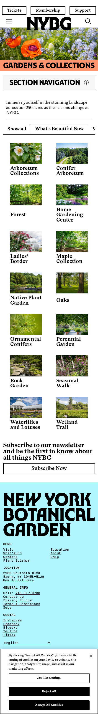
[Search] (88, 21)
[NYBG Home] (49, 23)
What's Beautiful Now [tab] (59, 129)
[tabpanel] (49, 284)
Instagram (12, 620)
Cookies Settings (49, 677)
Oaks (62, 300)
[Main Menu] (9, 21)
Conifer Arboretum (70, 171)
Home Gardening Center (69, 215)
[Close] (91, 656)
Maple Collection (69, 259)
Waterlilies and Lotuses (25, 425)
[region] (49, 681)
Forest (18, 214)
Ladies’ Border (19, 259)
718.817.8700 (27, 593)
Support (83, 10)
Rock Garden (19, 383)
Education (60, 549)
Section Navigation (45, 82)
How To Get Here (18, 580)
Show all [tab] (17, 129)
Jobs (7, 607)
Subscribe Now (49, 468)
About (56, 553)
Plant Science (16, 560)
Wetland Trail (67, 425)
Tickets (14, 10)
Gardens (10, 557)
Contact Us (13, 596)
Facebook (11, 624)
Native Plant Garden (26, 300)
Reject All (49, 691)
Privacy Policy (17, 600)
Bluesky (10, 627)
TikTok (9, 635)
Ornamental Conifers (25, 342)
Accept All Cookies (49, 705)
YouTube (10, 631)
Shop (55, 557)
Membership (48, 10)
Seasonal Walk (67, 383)
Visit (8, 549)
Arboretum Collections (24, 171)
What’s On (12, 553)
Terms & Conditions (21, 604)
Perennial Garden (68, 342)
